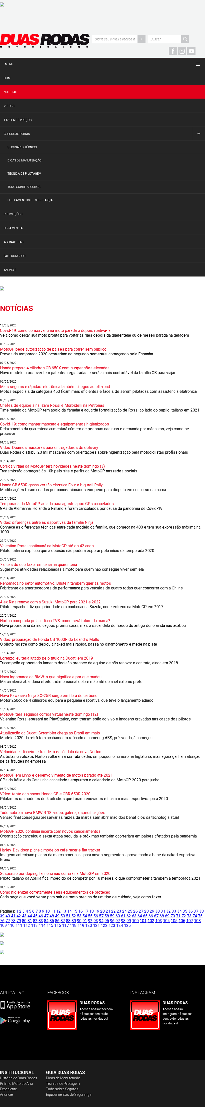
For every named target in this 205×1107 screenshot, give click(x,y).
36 (190, 911)
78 (13, 920)
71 (178, 916)
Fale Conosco (15, 256)
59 (112, 916)
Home (8, 78)
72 (184, 916)
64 (140, 916)
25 (130, 911)
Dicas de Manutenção (25, 160)
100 (135, 920)
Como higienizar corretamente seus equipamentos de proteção (55, 892)
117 (65, 925)
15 (75, 911)
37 (196, 911)
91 (84, 920)
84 (46, 920)
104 (166, 920)
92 (90, 920)
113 (34, 925)
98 (123, 920)
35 (185, 911)
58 (106, 916)
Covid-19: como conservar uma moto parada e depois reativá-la (55, 330)
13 (64, 911)
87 (62, 920)
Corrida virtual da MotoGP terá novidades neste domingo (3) (52, 466)
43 (24, 916)
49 (57, 916)
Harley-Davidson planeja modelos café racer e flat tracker (50, 850)
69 (167, 916)
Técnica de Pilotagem (24, 173)
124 (119, 925)
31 (163, 911)
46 (40, 916)
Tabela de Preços (18, 120)
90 (79, 920)
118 (73, 925)
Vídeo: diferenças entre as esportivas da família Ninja (46, 522)
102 (151, 920)
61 (123, 916)
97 (118, 920)
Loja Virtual (14, 228)
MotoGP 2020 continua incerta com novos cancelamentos (50, 831)
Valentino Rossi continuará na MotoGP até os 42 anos (47, 546)
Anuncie (10, 270)
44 (30, 916)
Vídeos (9, 106)
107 (189, 920)
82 (35, 920)
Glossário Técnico (22, 147)
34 (179, 911)
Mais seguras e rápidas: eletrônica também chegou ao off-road (55, 386)
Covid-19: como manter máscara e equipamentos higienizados (54, 424)
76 (2, 920)
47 (46, 916)
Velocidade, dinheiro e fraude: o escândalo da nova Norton (50, 751)
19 (97, 911)
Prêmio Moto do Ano (16, 1084)
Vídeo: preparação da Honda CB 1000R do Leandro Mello (49, 639)
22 (113, 911)
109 (3, 925)
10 (47, 911)
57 (101, 916)
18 (91, 911)
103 (158, 920)
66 (150, 916)
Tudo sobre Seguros (24, 187)
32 (168, 911)
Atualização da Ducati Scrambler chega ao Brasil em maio (50, 733)
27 (141, 911)
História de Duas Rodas (18, 1078)
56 (96, 916)
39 (2, 916)
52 (74, 916)
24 (124, 911)
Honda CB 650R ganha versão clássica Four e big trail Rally (51, 485)
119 (81, 925)
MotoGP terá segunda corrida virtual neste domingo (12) (49, 714)
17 (86, 911)
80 (24, 920)
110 (11, 925)
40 (8, 916)
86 (57, 920)
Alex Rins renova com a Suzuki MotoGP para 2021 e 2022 (50, 602)
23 (119, 911)
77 (8, 920)
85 (52, 920)
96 (112, 920)
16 (80, 911)
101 (143, 920)
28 (146, 911)
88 (68, 920)
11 (53, 911)
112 (26, 925)
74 (194, 916)
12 (58, 911)
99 (128, 920)
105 (174, 920)
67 (156, 916)
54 (84, 916)
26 (135, 911)
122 (104, 925)
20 (102, 911)
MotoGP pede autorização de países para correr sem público (53, 349)
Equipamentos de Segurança (30, 200)
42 (18, 916)
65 (145, 916)
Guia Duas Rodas (17, 134)
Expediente (8, 1089)
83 (40, 920)
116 (57, 925)
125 (127, 925)
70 (172, 916)
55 (90, 916)
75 (200, 916)
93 (96, 920)
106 (181, 920)
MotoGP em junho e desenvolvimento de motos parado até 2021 (56, 775)
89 (74, 920)
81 (30, 920)
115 (49, 925)
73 (189, 916)
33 (174, 911)
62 (128, 916)
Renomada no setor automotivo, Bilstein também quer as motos (55, 583)
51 (68, 916)
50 (62, 916)
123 (111, 925)
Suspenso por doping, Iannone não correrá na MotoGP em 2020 (55, 873)
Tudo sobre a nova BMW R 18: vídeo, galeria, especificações (52, 812)
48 (52, 916)
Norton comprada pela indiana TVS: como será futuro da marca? (55, 620)
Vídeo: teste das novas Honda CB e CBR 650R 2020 (45, 794)
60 (118, 916)
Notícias (10, 92)
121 (96, 925)
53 (79, 916)
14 (69, 911)
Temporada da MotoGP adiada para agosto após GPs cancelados (57, 503)
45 (35, 916)
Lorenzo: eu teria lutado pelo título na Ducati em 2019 (46, 658)
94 (101, 920)
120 (88, 925)
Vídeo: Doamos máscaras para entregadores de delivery (49, 447)
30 (157, 911)
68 (162, 916)
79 (18, 920)
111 (19, 925)
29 (152, 911)
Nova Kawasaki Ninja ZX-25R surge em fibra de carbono (49, 695)
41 (13, 916)
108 (197, 920)
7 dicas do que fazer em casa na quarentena (38, 564)
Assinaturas (13, 242)
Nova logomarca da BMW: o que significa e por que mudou (51, 677)
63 (134, 916)
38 (201, 911)
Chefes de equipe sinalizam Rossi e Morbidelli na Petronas (52, 405)
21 (108, 911)
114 (42, 925)
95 (106, 920)
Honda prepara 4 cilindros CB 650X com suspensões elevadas (55, 368)
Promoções (13, 214)
